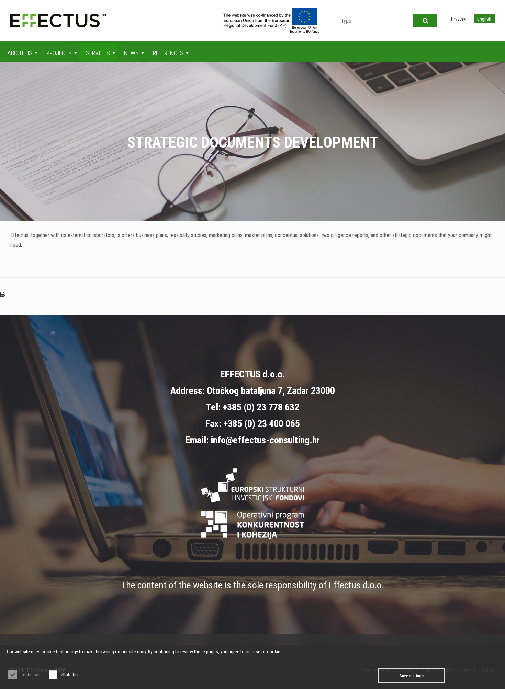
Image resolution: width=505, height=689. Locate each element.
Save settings (412, 675)
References (168, 53)
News (131, 53)
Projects (59, 53)
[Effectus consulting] (58, 20)
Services (98, 53)
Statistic (69, 674)
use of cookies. (268, 651)
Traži (425, 20)
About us (19, 53)
